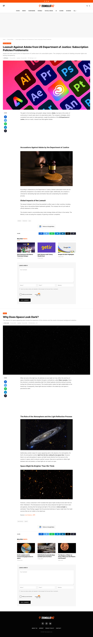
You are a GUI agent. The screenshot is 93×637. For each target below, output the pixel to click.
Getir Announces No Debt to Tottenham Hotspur (25, 255)
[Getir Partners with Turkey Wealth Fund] (46, 247)
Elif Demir (6, 58)
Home (18, 10)
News (24, 10)
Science (68, 10)
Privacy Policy (49, 628)
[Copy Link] (5, 130)
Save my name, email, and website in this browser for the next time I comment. (39, 289)
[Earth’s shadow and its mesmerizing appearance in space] (26, 548)
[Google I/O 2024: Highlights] (67, 247)
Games (61, 10)
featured (25, 220)
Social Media (49, 10)
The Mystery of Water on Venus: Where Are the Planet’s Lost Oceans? (66, 556)
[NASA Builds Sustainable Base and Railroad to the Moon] (46, 548)
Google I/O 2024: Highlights (66, 254)
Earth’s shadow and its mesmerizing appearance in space (25, 556)
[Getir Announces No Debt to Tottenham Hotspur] (26, 247)
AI (56, 10)
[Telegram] (5, 127)
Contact (58, 628)
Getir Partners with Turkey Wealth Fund (45, 255)
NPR (34, 515)
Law (30, 220)
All (75, 10)
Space (4, 313)
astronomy (20, 521)
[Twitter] (5, 120)
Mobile (40, 10)
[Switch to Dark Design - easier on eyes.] (89, 5)
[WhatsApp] (5, 123)
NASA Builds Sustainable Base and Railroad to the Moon (46, 555)
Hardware (31, 10)
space (26, 521)
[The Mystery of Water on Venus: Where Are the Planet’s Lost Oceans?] (67, 548)
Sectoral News (7, 43)
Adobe (19, 220)
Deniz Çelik (6, 323)
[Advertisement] (46, 25)
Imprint (41, 628)
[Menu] (4, 5)
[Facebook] (5, 116)
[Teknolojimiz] (46, 6)
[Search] (87, 5)
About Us (34, 628)
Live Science (28, 515)
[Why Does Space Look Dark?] (46, 350)
